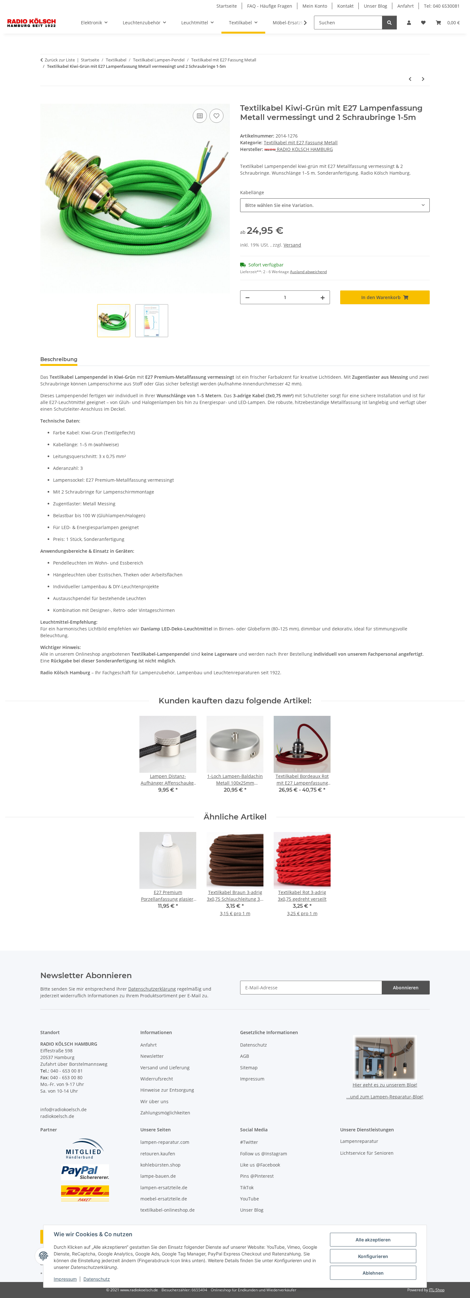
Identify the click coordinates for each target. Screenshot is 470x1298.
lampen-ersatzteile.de (163, 1187)
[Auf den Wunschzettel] (216, 116)
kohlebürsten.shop (160, 1165)
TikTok (247, 1187)
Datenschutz (96, 1279)
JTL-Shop (436, 1290)
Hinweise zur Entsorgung (167, 1090)
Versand (292, 245)
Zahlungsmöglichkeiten (165, 1113)
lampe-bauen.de (158, 1176)
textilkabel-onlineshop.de (167, 1210)
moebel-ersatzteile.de (163, 1199)
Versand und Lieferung (165, 1068)
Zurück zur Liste (60, 60)
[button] (409, 23)
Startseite (226, 6)
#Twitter (249, 1142)
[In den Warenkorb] (45, 100)
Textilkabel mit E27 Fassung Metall (301, 142)
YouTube (249, 1199)
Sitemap (249, 1068)
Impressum (65, 1279)
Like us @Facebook (260, 1165)
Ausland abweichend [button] (308, 271)
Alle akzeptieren (373, 1239)
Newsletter (152, 1056)
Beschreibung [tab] (58, 359)
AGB (244, 1056)
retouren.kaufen (157, 1154)
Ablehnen (373, 1273)
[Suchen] (389, 22)
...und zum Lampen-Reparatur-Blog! (384, 1097)
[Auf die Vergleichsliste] (200, 116)
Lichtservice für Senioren (367, 1153)
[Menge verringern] (247, 297)
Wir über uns (154, 1101)
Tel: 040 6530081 (442, 6)
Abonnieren (406, 988)
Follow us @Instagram (263, 1154)
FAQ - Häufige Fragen (269, 6)
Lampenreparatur (359, 1141)
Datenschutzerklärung (152, 989)
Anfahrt (405, 6)
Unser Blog (375, 6)
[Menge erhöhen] (323, 297)
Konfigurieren (373, 1256)
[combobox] (335, 205)
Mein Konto (314, 6)
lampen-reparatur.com (164, 1142)
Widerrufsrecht (156, 1079)
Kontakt (345, 6)
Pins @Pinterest (257, 1176)
